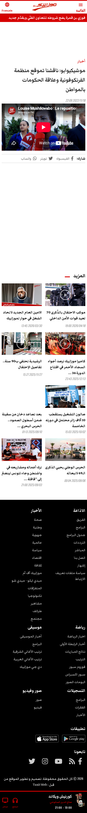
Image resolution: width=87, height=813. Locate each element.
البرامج (80, 527)
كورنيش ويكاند (60, 796)
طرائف (37, 611)
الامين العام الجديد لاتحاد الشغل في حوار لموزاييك (22, 315)
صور (39, 699)
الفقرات (80, 707)
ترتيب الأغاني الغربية (28, 659)
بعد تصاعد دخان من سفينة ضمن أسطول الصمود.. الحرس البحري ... (22, 420)
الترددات (79, 542)
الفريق (80, 519)
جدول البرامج (76, 534)
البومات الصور (75, 682)
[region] (43, 38)
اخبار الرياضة (76, 636)
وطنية (37, 527)
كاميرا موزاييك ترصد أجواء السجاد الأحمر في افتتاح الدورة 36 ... (66, 367)
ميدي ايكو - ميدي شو (27, 580)
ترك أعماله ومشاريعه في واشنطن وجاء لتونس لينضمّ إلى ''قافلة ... (22, 473)
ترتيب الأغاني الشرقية (27, 651)
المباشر (80, 550)
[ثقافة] (80, 801)
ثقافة (38, 565)
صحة (38, 519)
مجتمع (36, 618)
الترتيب (80, 659)
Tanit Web (40, 784)
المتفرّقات (35, 588)
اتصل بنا (79, 557)
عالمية (37, 542)
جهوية (37, 534)
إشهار (81, 565)
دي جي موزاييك (31, 666)
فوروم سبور (77, 666)
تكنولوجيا (35, 595)
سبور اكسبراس (75, 674)
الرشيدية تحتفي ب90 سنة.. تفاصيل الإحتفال (22, 364)
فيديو (38, 707)
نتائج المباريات (75, 651)
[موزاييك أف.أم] (44, 7)
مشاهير (36, 603)
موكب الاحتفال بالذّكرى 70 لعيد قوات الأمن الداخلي (65, 315)
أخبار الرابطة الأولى (72, 643)
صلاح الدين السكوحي (61, 802)
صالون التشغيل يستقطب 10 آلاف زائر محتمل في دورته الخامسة (65, 420)
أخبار (81, 61)
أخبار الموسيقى (31, 636)
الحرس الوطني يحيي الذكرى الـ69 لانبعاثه (65, 470)
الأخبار (80, 714)
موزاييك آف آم (32, 572)
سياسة (37, 550)
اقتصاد (37, 557)
